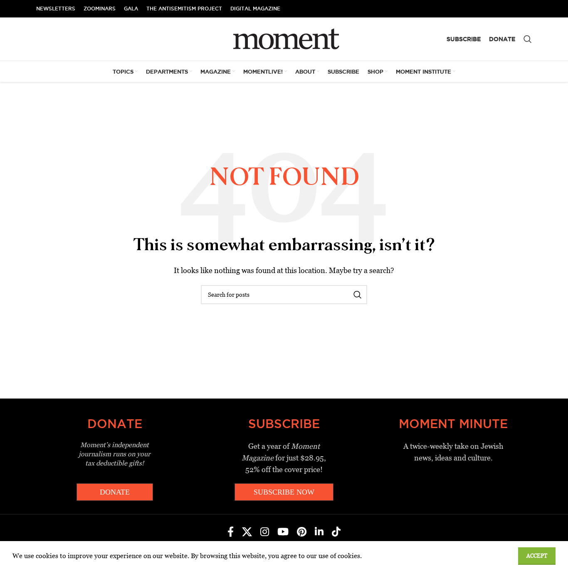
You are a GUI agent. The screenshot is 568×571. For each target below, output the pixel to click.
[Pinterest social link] (302, 532)
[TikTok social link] (336, 532)
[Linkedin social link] (319, 532)
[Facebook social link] (230, 532)
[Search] (527, 39)
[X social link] (247, 532)
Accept (536, 556)
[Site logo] (284, 38)
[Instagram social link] (264, 532)
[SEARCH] (357, 294)
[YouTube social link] (283, 532)
